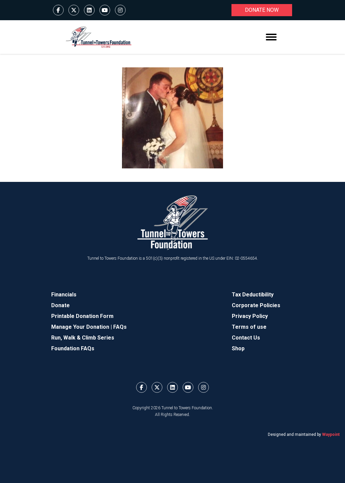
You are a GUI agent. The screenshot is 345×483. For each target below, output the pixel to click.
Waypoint (331, 434)
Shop (238, 348)
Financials (63, 294)
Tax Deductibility (253, 294)
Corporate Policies (256, 305)
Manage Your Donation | (82, 327)
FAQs (120, 327)
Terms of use (249, 327)
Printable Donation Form (82, 316)
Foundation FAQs (72, 348)
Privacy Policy (250, 316)
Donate (60, 305)
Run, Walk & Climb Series (82, 337)
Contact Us (246, 337)
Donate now (262, 10)
